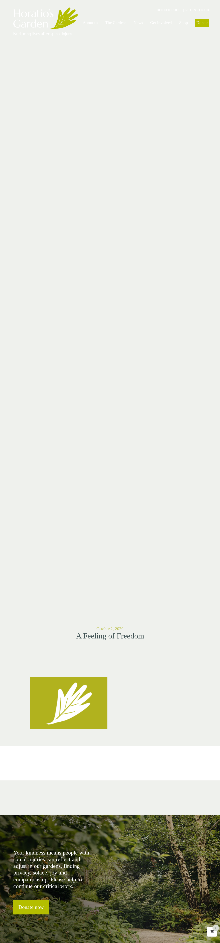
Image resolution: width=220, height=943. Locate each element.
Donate (202, 22)
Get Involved (161, 22)
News (138, 22)
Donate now (31, 907)
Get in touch (197, 10)
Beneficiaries (169, 10)
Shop (183, 22)
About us (90, 22)
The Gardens (115, 22)
